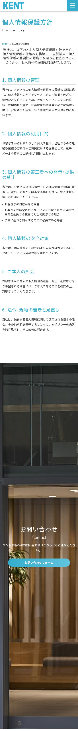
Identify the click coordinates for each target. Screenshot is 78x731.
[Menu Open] (72, 5)
